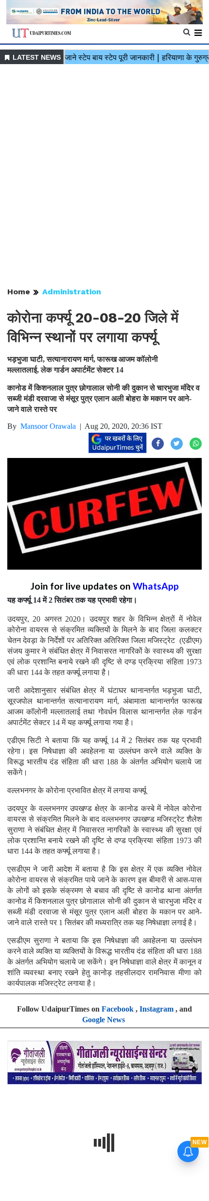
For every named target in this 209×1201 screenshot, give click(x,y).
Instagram (156, 1009)
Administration (71, 291)
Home (18, 291)
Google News (103, 1019)
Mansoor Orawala (48, 426)
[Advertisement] (104, 176)
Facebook (118, 1009)
